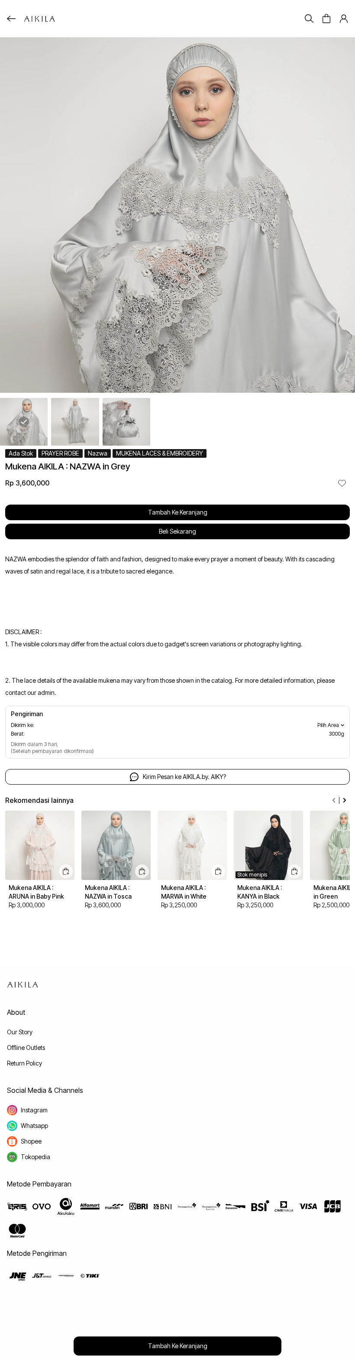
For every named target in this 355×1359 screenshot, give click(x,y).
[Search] (309, 18)
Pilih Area (328, 725)
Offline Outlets (26, 1047)
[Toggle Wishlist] (342, 483)
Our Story (19, 1032)
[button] (326, 18)
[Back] (11, 18)
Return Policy (24, 1063)
